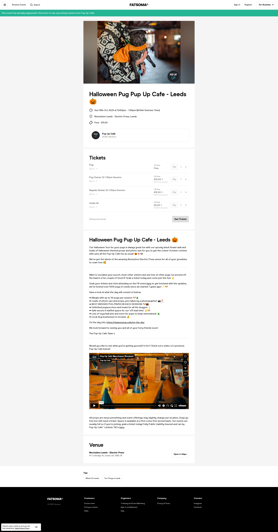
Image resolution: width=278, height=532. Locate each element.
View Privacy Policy (22, 528)
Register (248, 4)
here (149, 283)
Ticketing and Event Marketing (133, 503)
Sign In (237, 4)
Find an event (89, 503)
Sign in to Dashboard (129, 507)
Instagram (198, 503)
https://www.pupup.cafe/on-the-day (125, 322)
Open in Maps (180, 454)
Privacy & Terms (163, 503)
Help (122, 511)
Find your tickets (91, 507)
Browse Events (19, 4)
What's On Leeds (92, 478)
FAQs (86, 511)
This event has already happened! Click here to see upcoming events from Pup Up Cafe (47, 13)
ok (36, 527)
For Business (265, 4)
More (92, 168)
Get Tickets (180, 219)
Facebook (198, 507)
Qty (174, 167)
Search (37, 5)
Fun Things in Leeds (112, 478)
